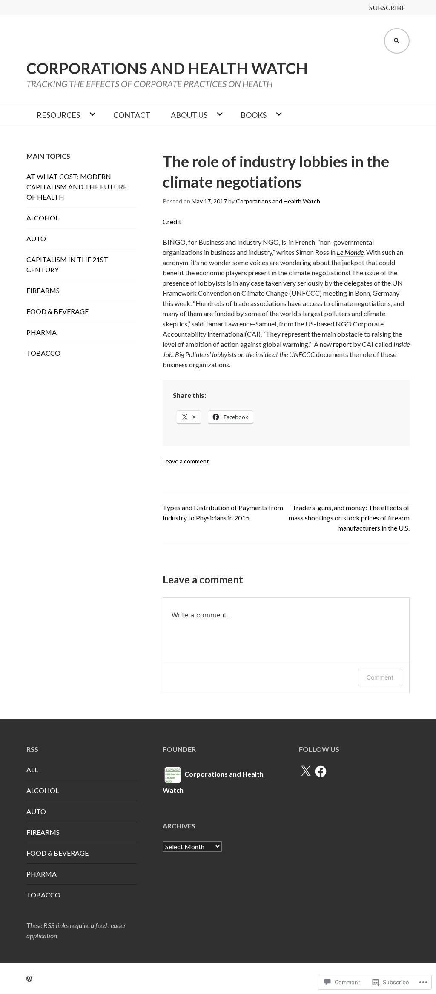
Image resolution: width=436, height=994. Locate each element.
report (342, 344)
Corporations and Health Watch (167, 68)
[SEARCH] (397, 41)
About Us (189, 115)
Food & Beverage (57, 311)
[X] (306, 771)
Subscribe (387, 7)
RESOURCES (58, 115)
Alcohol (42, 218)
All (32, 769)
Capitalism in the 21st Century (67, 264)
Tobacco (43, 353)
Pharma (41, 332)
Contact (131, 115)
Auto (36, 238)
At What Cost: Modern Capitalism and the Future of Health (76, 186)
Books (254, 115)
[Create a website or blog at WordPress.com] (29, 978)
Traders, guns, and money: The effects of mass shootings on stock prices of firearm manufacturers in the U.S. (349, 517)
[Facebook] (320, 771)
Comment (380, 677)
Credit (172, 221)
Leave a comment (186, 461)
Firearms (43, 290)
